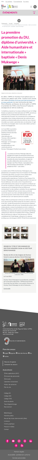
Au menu (26, 1)
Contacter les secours (10, 364)
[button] (33, 13)
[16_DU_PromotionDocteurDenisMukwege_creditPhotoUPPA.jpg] (24, 236)
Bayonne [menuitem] (12, 353)
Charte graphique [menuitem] (9, 424)
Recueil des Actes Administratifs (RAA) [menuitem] (15, 418)
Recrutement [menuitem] (8, 407)
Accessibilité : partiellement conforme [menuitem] (19, 455)
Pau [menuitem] (31, 353)
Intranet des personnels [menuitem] (12, 376)
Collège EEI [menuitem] (7, 393)
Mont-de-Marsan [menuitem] (22, 353)
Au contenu (9, 1)
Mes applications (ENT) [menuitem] (12, 373)
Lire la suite (7, 288)
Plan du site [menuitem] (7, 387)
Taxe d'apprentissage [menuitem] (10, 404)
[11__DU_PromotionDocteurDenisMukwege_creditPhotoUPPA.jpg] (8, 229)
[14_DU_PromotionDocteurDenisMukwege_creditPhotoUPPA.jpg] (8, 236)
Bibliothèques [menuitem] (8, 413)
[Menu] (31, 6)
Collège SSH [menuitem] (7, 396)
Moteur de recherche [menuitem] (10, 384)
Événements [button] (10, 12)
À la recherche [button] (18, 1)
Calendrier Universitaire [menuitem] (11, 382)
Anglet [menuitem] (6, 353)
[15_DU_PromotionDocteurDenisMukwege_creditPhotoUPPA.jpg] (16, 236)
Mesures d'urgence (10, 362)
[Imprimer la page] (19, 20)
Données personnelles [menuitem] (19, 458)
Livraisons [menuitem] (7, 421)
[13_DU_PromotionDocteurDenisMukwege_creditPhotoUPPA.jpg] (24, 229)
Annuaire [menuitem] (8, 379)
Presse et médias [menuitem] (9, 426)
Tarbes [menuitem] (6, 356)
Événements (4, 23)
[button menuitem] (35, 6)
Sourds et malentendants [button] (17, 341)
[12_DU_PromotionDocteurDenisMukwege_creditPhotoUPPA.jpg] (16, 229)
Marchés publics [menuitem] (9, 415)
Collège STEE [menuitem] (8, 398)
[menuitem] (7, 441)
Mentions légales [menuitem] (19, 452)
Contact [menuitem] (6, 429)
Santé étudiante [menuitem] (8, 401)
